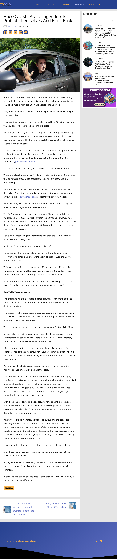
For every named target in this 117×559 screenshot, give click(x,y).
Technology (49, 4)
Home (38, 4)
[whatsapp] (10, 32)
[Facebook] (106, 541)
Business (78, 4)
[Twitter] (101, 541)
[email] (26, 32)
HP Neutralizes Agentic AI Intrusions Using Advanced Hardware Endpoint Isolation (104, 65)
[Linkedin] (96, 541)
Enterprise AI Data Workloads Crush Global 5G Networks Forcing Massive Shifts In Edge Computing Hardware (105, 49)
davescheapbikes (28, 197)
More (101, 4)
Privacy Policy (25, 541)
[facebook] (5, 32)
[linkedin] (21, 32)
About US (35, 541)
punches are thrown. (25, 161)
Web (90, 4)
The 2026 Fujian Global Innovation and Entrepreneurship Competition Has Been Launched (104, 80)
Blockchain (65, 4)
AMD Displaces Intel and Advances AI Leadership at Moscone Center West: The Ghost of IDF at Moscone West (105, 33)
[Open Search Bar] (111, 4)
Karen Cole (12, 26)
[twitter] (15, 32)
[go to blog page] (112, 21)
